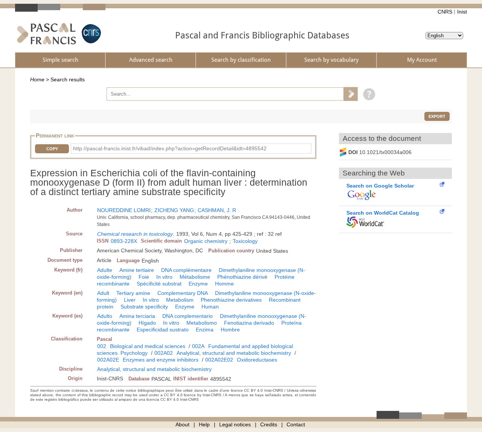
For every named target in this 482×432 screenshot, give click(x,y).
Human (210, 307)
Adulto (104, 316)
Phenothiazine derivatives (231, 300)
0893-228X (124, 241)
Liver (130, 300)
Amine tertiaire (136, 270)
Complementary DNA (182, 293)
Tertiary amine (133, 293)
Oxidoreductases (257, 360)
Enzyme (198, 284)
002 (101, 346)
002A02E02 (219, 360)
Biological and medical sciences (147, 346)
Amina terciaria (137, 316)
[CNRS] (90, 33)
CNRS (445, 12)
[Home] (46, 33)
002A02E (108, 360)
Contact (296, 424)
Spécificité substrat (159, 284)
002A (198, 346)
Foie (144, 277)
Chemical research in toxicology (135, 234)
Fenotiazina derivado (249, 323)
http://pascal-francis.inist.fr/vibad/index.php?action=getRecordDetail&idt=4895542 (170, 148)
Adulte (104, 270)
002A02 (163, 353)
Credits (268, 424)
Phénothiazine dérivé (242, 277)
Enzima (205, 330)
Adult (103, 293)
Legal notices (235, 424)
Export (437, 116)
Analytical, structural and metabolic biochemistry (234, 353)
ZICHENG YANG (174, 210)
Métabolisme (195, 277)
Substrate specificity (144, 307)
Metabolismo (201, 323)
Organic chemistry (205, 241)
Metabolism (180, 300)
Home (37, 79)
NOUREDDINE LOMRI (124, 210)
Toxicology (245, 241)
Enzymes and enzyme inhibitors (160, 360)
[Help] (367, 94)
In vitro (164, 277)
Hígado (147, 323)
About (182, 424)
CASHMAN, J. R (217, 210)
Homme (224, 284)
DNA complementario (187, 316)
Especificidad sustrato (163, 330)
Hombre (230, 330)
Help (204, 424)
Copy (52, 149)
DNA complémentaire (186, 270)
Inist (462, 12)
